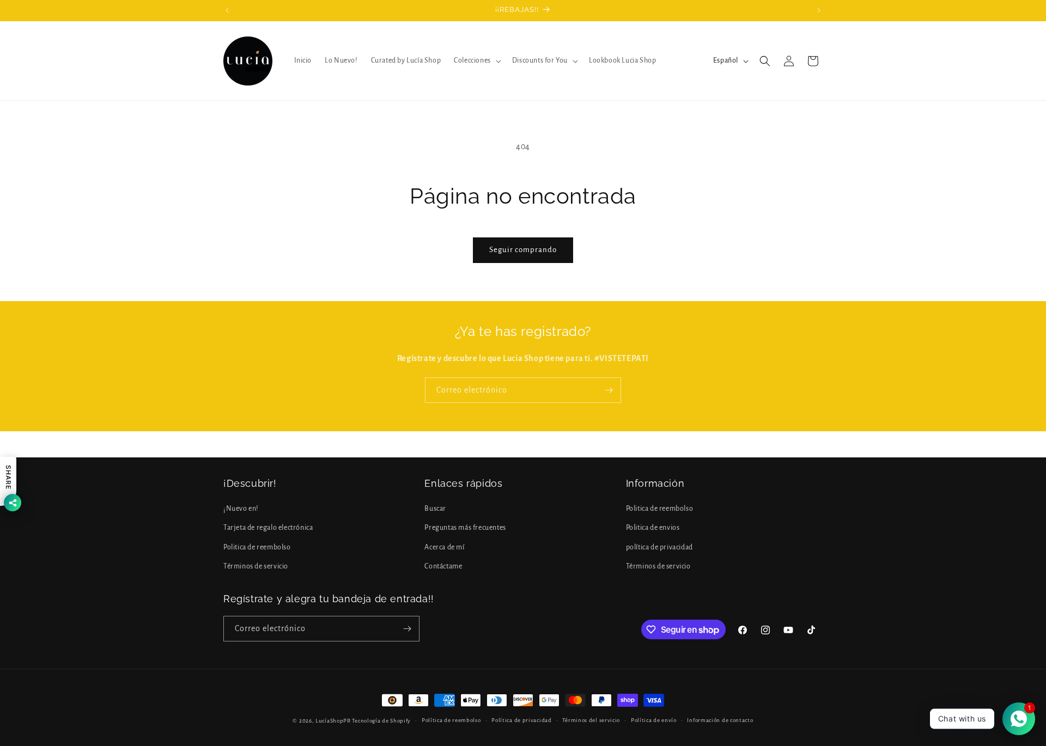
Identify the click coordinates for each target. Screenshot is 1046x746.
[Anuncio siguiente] (819, 10)
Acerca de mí (444, 547)
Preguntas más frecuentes (465, 527)
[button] (476, 60)
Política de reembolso (451, 720)
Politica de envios (653, 527)
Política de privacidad (521, 720)
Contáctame (443, 566)
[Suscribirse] (609, 390)
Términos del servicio (591, 720)
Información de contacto (720, 720)
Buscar (435, 508)
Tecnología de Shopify (381, 721)
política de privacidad (659, 547)
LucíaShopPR (333, 721)
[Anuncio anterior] (227, 10)
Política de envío (654, 720)
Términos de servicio (255, 566)
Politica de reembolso (257, 547)
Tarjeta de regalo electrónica (268, 527)
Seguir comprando (523, 250)
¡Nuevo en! (241, 508)
